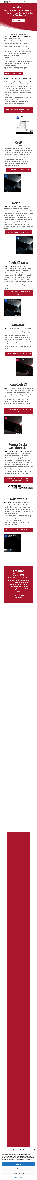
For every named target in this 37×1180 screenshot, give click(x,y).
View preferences (18, 1173)
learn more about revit (18, 170)
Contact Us (18, 20)
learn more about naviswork (18, 530)
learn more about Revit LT (18, 232)
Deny (18, 1169)
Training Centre (11, 36)
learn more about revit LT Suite (18, 293)
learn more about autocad (18, 354)
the (28, 82)
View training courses (18, 597)
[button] (34, 1149)
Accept (18, 1164)
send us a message (13, 73)
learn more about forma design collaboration (18, 480)
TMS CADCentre (22, 36)
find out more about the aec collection (18, 110)
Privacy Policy (18, 1177)
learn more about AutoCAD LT (18, 411)
